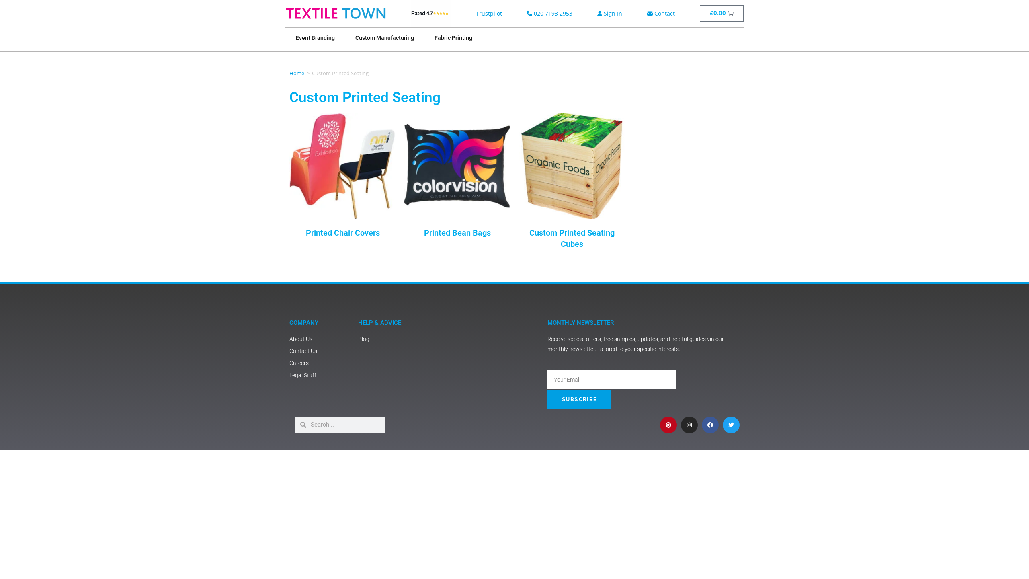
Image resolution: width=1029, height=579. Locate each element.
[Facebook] (710, 425)
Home (296, 73)
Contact (664, 13)
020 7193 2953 (552, 13)
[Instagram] (689, 425)
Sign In (612, 13)
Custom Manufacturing (384, 38)
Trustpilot (489, 13)
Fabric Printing (453, 38)
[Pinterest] (668, 425)
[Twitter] (731, 425)
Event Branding (315, 38)
